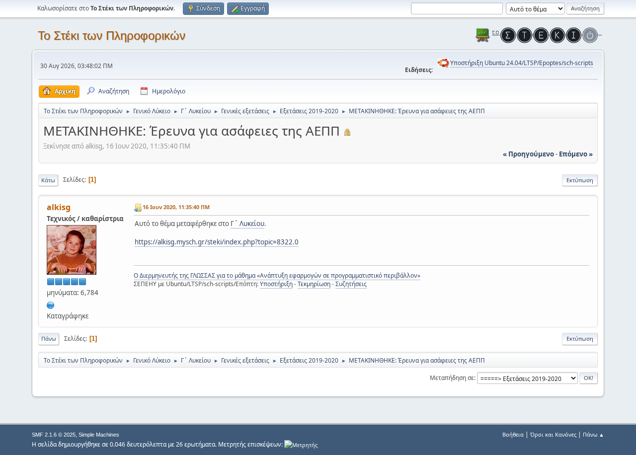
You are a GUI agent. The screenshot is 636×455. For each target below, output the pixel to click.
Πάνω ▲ (593, 434)
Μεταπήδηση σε (452, 378)
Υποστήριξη (276, 284)
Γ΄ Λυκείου (247, 223)
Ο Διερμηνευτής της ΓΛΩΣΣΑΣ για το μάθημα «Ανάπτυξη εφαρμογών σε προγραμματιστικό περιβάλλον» (277, 275)
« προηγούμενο (528, 154)
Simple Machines (99, 435)
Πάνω (48, 338)
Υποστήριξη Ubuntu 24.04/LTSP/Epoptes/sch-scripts (521, 63)
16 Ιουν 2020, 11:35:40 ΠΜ (176, 207)
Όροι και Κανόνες (553, 434)
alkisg (59, 207)
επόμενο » (576, 154)
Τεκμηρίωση (314, 284)
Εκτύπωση (579, 180)
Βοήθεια (513, 434)
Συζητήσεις (351, 284)
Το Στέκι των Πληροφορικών (111, 35)
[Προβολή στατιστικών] (301, 444)
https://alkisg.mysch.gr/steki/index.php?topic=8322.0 (217, 241)
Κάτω (48, 180)
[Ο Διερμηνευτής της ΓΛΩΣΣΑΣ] (51, 304)
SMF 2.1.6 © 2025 (54, 435)
